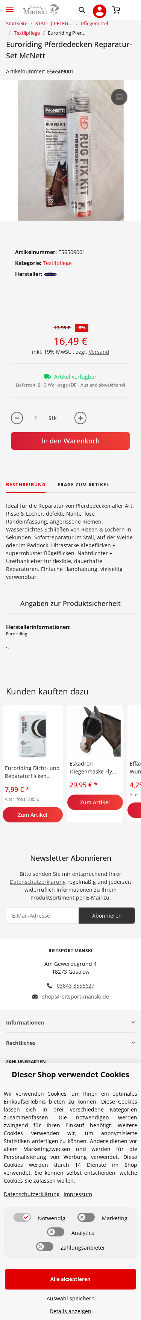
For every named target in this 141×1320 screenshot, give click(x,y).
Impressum (78, 1194)
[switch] (22, 1217)
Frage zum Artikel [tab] (83, 484)
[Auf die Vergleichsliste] (119, 97)
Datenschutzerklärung (38, 881)
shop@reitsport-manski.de (75, 996)
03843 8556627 (75, 985)
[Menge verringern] (17, 418)
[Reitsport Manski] (40, 10)
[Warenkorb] (116, 9)
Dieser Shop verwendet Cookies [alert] (70, 1074)
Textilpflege (57, 262)
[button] (83, 10)
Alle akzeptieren (70, 1279)
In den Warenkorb (71, 440)
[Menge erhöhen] (80, 418)
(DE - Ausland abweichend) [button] (97, 385)
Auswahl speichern (71, 1298)
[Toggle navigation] (10, 6)
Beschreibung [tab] (26, 484)
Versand (99, 351)
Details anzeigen (70, 1311)
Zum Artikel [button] (32, 814)
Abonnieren (107, 915)
